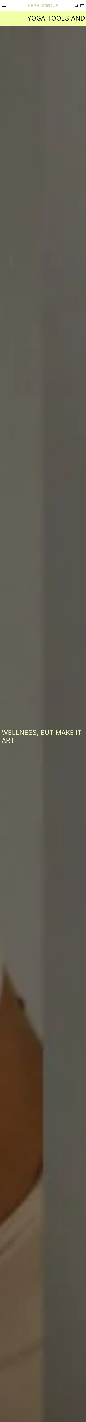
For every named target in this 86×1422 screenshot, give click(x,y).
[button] (76, 5)
